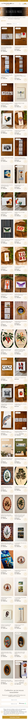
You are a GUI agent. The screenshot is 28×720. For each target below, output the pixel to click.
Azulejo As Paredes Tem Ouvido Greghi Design (6, 625)
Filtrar (4, 20)
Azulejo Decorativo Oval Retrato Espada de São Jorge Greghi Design (20, 515)
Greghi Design (17, 18)
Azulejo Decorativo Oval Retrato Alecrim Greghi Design (7, 543)
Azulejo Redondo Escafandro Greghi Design (21, 322)
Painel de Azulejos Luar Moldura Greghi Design (19, 681)
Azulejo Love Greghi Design (20, 377)
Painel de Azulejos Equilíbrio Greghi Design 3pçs (7, 104)
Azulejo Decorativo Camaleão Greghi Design (6, 432)
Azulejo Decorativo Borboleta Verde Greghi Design (7, 240)
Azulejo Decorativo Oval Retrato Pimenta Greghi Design (6, 350)
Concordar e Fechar (15, 717)
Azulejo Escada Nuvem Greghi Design (19, 625)
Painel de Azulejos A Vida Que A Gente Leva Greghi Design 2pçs (6, 48)
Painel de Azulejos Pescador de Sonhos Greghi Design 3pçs (7, 322)
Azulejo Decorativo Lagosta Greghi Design (7, 294)
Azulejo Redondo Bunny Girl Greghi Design (20, 571)
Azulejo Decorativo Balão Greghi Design (20, 131)
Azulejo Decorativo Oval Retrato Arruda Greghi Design (21, 487)
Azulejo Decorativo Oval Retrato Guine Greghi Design (7, 515)
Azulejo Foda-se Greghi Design (19, 213)
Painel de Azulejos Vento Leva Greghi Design (21, 47)
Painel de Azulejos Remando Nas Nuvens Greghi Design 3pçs (7, 459)
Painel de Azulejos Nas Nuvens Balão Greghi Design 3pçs (20, 459)
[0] (23, 4)
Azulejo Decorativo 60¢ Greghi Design (19, 240)
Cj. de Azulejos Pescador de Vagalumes (20, 543)
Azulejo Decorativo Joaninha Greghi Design (21, 404)
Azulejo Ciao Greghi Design (6, 377)
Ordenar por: (9, 23)
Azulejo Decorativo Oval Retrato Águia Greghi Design (7, 681)
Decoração (8, 17)
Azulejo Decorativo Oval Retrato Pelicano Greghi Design (20, 653)
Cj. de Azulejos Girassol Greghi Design (6, 571)
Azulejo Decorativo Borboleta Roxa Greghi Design (21, 294)
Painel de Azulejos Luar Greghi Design (19, 185)
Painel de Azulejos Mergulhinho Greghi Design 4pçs (20, 76)
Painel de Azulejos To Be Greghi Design (20, 267)
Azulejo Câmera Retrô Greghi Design (7, 158)
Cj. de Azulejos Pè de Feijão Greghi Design (20, 598)
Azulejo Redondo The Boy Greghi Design (6, 598)
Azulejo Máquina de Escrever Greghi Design (7, 404)
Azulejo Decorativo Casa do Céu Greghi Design (7, 185)
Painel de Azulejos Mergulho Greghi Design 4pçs (7, 75)
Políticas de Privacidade (13, 714)
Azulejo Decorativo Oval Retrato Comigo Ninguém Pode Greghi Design (20, 350)
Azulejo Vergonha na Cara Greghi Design (6, 213)
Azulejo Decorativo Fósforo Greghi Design (6, 267)
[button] (16, 24)
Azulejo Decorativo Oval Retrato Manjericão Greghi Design (6, 487)
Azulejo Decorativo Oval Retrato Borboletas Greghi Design (6, 653)
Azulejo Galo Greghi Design (6, 130)
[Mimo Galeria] (7, 4)
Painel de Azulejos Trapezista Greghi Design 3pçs (21, 432)
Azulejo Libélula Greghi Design (19, 104)
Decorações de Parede (16, 17)
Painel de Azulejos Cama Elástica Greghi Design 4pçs (20, 158)
